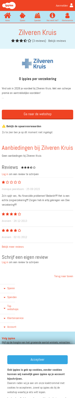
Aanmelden (62, 5)
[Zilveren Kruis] (37, 63)
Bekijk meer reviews (13, 246)
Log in (5, 174)
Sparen (22, 20)
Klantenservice (67, 20)
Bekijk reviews (57, 41)
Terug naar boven (63, 276)
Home (7, 20)
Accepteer (37, 359)
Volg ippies (8, 338)
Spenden (37, 20)
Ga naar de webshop (38, 114)
